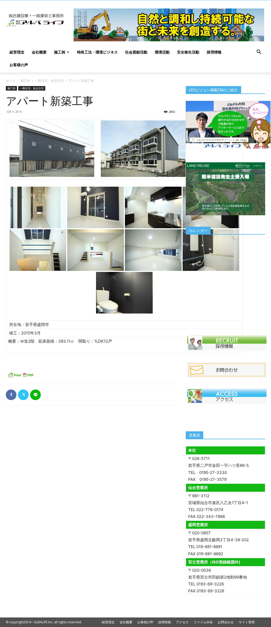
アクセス (182, 622)
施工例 (59, 52)
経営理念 (17, 52)
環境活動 (162, 52)
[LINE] (35, 394)
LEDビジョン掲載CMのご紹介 (213, 90)
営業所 (194, 435)
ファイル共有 (203, 622)
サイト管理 (247, 622)
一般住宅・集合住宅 (49, 80)
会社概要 (39, 52)
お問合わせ (226, 622)
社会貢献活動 (136, 52)
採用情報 (214, 52)
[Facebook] (11, 394)
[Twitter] (23, 394)
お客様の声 (19, 64)
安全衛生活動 (188, 52)
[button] (258, 52)
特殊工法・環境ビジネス (97, 52)
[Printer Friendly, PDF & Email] (20, 375)
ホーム (10, 80)
